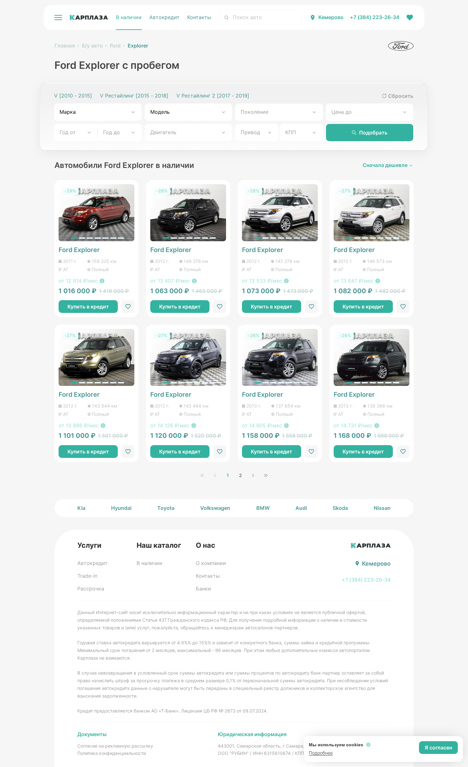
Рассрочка (90, 588)
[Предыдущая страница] (215, 475)
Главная (64, 45)
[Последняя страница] (266, 475)
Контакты (199, 17)
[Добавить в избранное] (128, 306)
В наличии (129, 17)
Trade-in (87, 576)
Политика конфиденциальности (111, 753)
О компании (211, 563)
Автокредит (164, 17)
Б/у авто (92, 45)
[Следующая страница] (253, 475)
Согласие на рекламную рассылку (115, 746)
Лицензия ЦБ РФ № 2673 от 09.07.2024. (224, 710)
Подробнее (321, 753)
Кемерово (331, 17)
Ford (115, 45)
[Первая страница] (202, 475)
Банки (203, 588)
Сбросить (400, 96)
